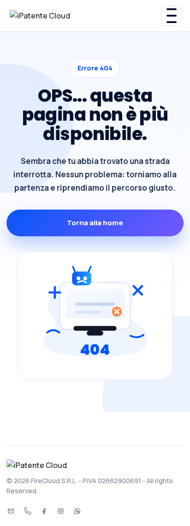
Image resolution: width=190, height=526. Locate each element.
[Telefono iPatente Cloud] (27, 511)
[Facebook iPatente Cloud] (44, 511)
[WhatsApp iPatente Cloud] (77, 511)
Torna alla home (95, 223)
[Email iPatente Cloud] (10, 511)
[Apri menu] (171, 16)
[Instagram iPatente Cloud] (60, 511)
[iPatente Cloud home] (85, 16)
